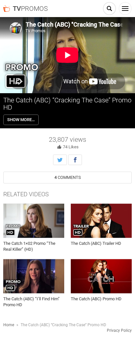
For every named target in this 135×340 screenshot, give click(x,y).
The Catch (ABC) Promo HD (96, 298)
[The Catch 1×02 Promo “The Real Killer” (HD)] (33, 220)
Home (8, 325)
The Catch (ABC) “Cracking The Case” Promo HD (67, 103)
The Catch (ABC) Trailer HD (96, 243)
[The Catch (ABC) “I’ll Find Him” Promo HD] (33, 276)
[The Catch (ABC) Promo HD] (101, 276)
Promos (30, 8)
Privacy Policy (119, 330)
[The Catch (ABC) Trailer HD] (101, 220)
